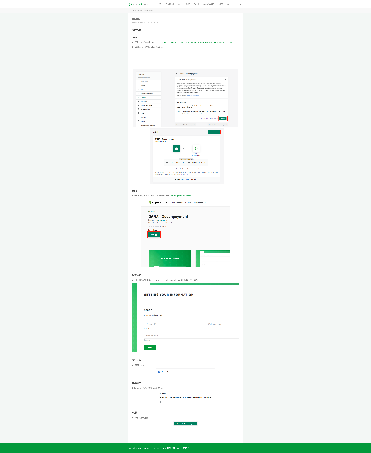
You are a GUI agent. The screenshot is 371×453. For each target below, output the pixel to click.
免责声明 (186, 448)
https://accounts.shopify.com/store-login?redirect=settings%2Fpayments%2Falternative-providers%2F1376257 (195, 42)
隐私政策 (171, 448)
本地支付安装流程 (142, 10)
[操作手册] (138, 4)
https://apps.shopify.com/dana (181, 196)
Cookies (178, 448)
